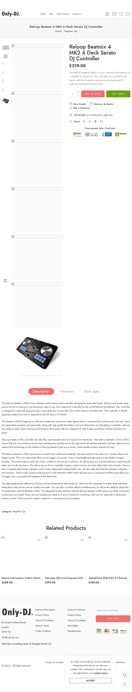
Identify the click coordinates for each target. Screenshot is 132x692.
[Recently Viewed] (124, 684)
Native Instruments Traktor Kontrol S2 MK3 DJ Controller (22, 578)
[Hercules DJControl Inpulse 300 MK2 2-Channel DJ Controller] (66, 554)
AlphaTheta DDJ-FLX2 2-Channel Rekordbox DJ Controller (109, 578)
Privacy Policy (42, 615)
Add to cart (93, 93)
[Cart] (114, 14)
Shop (51, 14)
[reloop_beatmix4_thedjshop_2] (37, 258)
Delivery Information (45, 609)
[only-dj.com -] (11, 14)
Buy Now (118, 93)
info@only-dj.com (10, 637)
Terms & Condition (44, 620)
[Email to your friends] (101, 121)
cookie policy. (100, 673)
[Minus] (78, 95)
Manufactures (74, 631)
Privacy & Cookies (55, 662)
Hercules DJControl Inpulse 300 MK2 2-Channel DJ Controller (66, 578)
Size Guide (79, 104)
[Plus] (78, 92)
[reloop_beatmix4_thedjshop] (37, 162)
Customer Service (76, 609)
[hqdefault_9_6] (37, 114)
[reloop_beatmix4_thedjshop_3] (6, 47)
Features (67, 391)
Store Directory (117, 662)
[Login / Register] (107, 14)
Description (41, 391)
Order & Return (43, 631)
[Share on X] (84, 121)
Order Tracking (63, 14)
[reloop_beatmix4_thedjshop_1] (37, 210)
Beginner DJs (71, 31)
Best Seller (73, 625)
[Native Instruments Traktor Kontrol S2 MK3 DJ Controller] (22, 554)
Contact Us (77, 14)
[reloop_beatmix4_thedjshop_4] (37, 353)
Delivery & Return (103, 104)
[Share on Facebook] (90, 121)
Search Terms (42, 625)
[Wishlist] (15, 48)
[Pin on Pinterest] (95, 121)
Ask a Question (81, 108)
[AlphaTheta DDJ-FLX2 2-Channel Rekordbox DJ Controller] (109, 554)
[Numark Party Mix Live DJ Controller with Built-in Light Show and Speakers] (128, 47)
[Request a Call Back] (124, 674)
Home (43, 14)
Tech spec (91, 391)
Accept (90, 680)
